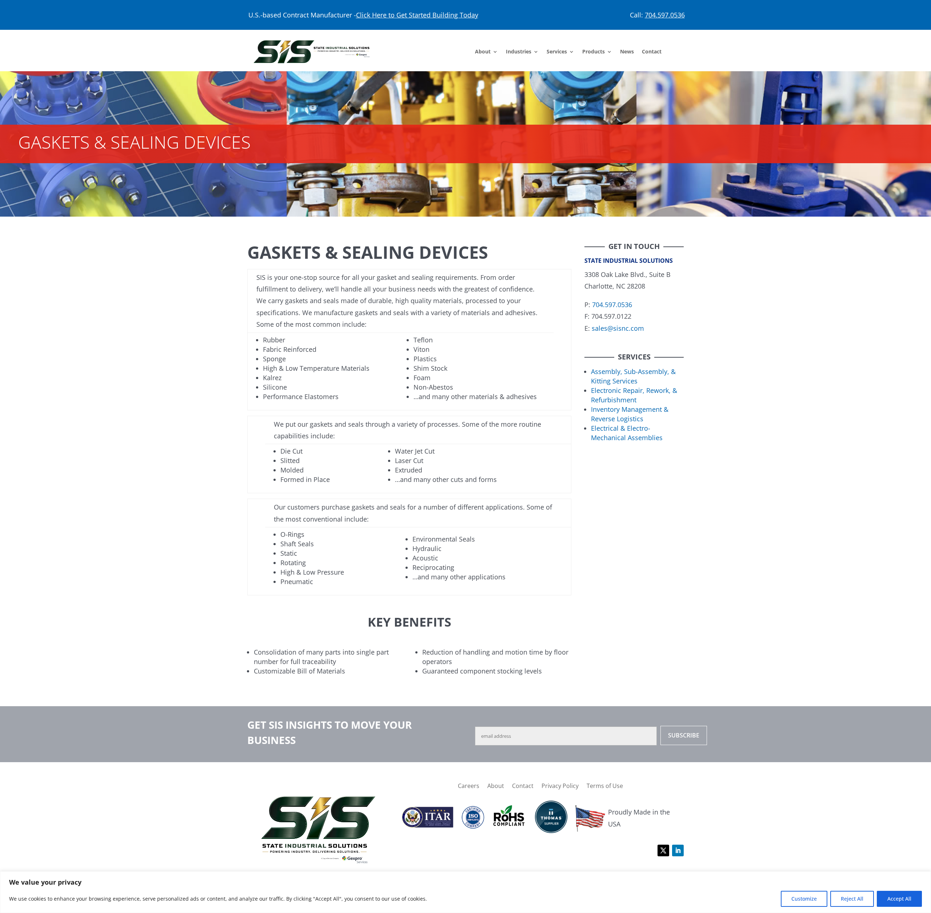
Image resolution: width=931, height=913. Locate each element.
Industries (518, 52)
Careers (468, 785)
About (483, 52)
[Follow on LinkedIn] (678, 850)
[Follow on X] (663, 850)
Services (557, 52)
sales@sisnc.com (618, 328)
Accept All (899, 898)
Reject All (852, 898)
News (627, 52)
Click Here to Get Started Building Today (417, 15)
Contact (652, 52)
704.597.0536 (665, 15)
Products (593, 52)
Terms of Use (605, 785)
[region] (465, 892)
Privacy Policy (560, 785)
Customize (804, 898)
